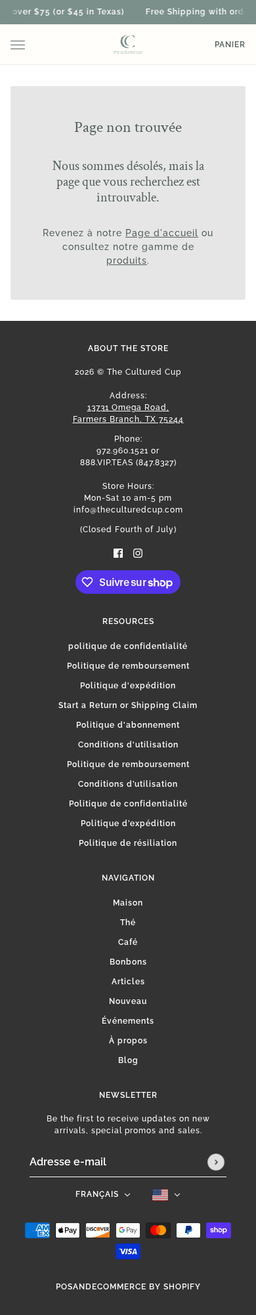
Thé (128, 922)
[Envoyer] (215, 1162)
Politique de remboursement (128, 666)
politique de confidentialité (128, 646)
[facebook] (118, 553)
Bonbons (128, 962)
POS (64, 1286)
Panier (230, 44)
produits (126, 260)
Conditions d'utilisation (128, 744)
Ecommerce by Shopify (146, 1286)
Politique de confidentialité (128, 803)
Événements (128, 1021)
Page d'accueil (161, 233)
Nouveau (128, 1001)
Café (128, 942)
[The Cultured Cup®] (128, 44)
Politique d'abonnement (128, 725)
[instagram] (138, 553)
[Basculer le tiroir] (18, 45)
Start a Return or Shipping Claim (128, 705)
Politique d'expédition (128, 685)
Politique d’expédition (128, 823)
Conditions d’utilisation (128, 784)
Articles (128, 981)
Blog (128, 1060)
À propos (128, 1040)
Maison (128, 903)
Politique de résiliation (128, 843)
